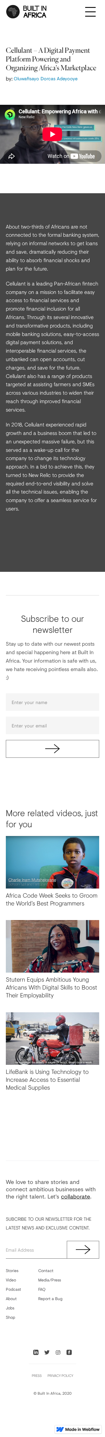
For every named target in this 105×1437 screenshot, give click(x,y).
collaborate (75, 1196)
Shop (10, 1317)
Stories (12, 1270)
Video (11, 1280)
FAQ (42, 1289)
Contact (45, 1270)
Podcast (13, 1289)
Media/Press (49, 1280)
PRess (37, 1375)
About (11, 1298)
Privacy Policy (60, 1375)
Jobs (10, 1308)
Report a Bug (50, 1298)
